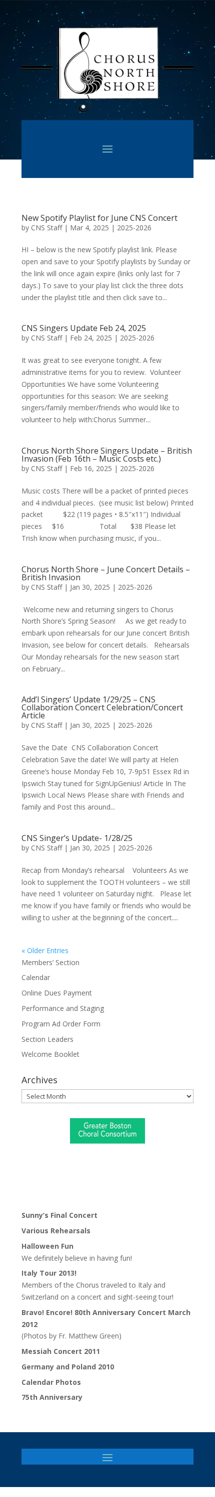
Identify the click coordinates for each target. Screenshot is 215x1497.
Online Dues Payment (57, 993)
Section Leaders (48, 1039)
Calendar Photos (51, 1382)
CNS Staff (46, 227)
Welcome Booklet (51, 1054)
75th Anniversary (52, 1397)
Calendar (36, 977)
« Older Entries (45, 950)
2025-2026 (134, 227)
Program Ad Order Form (61, 1023)
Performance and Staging (63, 1008)
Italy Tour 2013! (49, 1273)
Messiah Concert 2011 (61, 1351)
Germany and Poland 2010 (68, 1366)
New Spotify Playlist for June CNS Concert (100, 217)
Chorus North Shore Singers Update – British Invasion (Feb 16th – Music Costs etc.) (107, 454)
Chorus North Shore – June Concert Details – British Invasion (106, 573)
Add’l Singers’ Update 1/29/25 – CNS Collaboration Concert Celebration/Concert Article (102, 707)
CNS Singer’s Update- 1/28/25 (77, 837)
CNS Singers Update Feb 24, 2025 (84, 328)
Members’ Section (51, 962)
